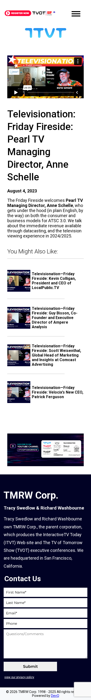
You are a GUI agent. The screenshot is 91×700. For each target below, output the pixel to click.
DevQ (55, 696)
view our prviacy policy (19, 677)
